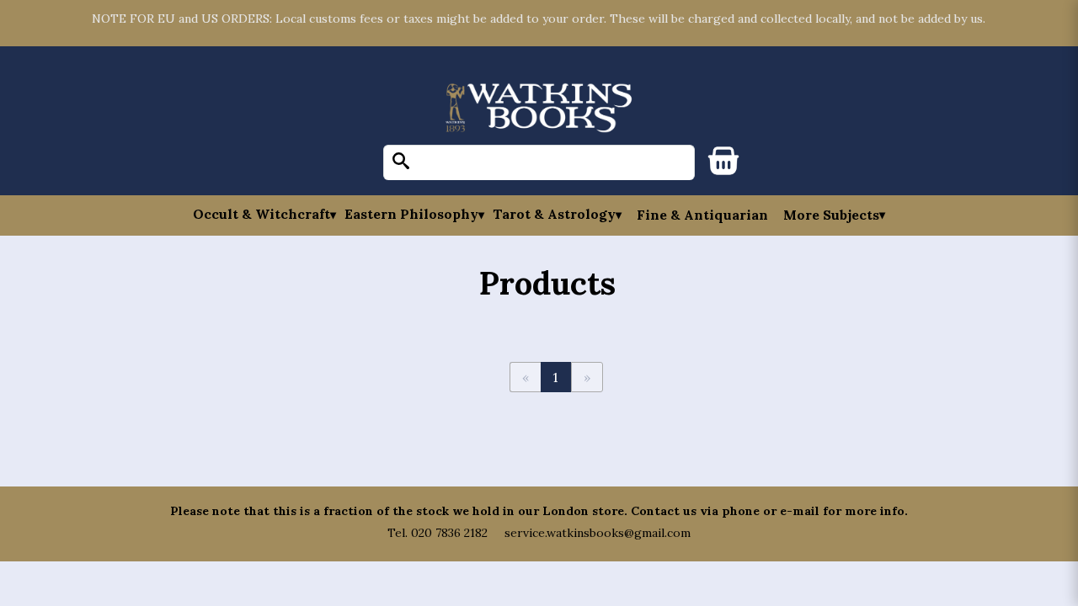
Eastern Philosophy (411, 214)
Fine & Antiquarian (702, 214)
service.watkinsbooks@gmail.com (597, 532)
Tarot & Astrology (554, 214)
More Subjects (831, 214)
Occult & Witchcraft (261, 214)
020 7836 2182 (449, 532)
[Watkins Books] (539, 109)
